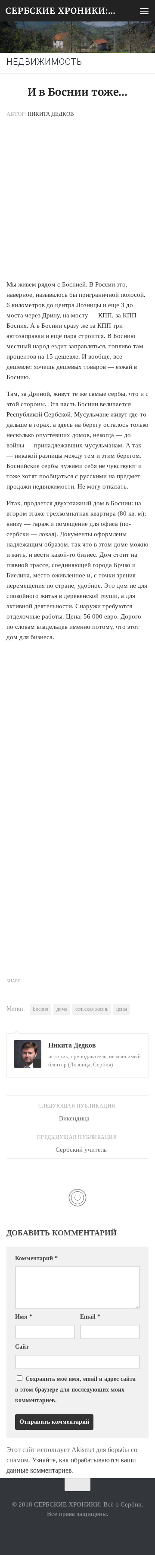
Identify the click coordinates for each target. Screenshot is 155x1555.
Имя (23, 1316)
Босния (40, 1009)
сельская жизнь (91, 1009)
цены (121, 1009)
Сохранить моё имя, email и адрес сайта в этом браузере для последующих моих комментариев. (75, 1390)
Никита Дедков (51, 114)
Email (90, 1316)
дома (61, 1009)
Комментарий (36, 1258)
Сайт (22, 1347)
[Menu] (144, 10)
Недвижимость (44, 62)
